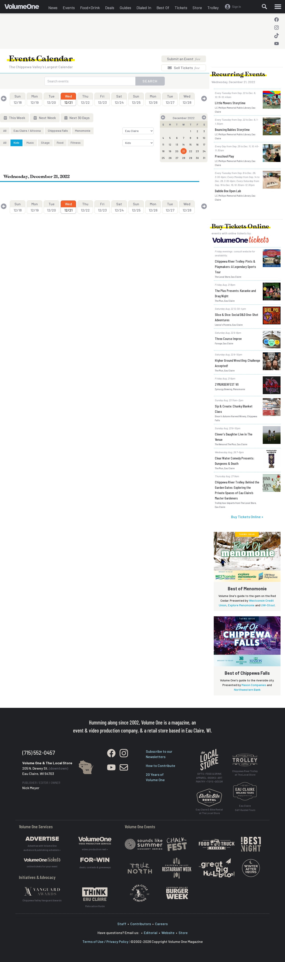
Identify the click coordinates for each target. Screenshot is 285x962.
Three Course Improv (228, 338)
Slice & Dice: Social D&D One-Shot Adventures (236, 317)
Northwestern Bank (247, 689)
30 (197, 157)
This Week (16, 118)
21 (183, 151)
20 (176, 151)
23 (197, 151)
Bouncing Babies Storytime (232, 129)
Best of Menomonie (247, 588)
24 (204, 151)
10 (204, 137)
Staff (121, 924)
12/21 (68, 99)
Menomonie (82, 130)
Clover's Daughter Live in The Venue (233, 436)
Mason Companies (254, 685)
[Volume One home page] (25, 7)
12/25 (136, 99)
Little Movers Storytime (230, 103)
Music (30, 142)
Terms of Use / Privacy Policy (105, 941)
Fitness (76, 142)
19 (170, 151)
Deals (109, 7)
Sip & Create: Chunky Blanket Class (233, 408)
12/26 (153, 99)
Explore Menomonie (241, 605)
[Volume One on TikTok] (277, 36)
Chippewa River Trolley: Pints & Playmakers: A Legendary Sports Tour (235, 266)
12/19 (35, 99)
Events (69, 7)
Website (168, 932)
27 (176, 157)
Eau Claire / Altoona (27, 130)
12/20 (51, 99)
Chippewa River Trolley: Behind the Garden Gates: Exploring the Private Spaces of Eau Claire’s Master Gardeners (237, 490)
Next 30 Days (79, 118)
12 (170, 144)
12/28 (187, 99)
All (4, 130)
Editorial (150, 932)
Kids (16, 142)
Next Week (47, 118)
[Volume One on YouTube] (277, 44)
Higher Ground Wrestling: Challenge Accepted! (237, 363)
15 (190, 144)
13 (177, 144)
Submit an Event (183, 58)
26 (170, 157)
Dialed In (143, 7)
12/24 (119, 99)
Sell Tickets (186, 67)
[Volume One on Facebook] (277, 20)
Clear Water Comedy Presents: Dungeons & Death (234, 460)
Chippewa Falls (58, 130)
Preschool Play (224, 156)
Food (60, 142)
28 (183, 157)
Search (150, 81)
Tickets (181, 7)
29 (190, 157)
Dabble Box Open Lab (228, 191)
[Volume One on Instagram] (277, 28)
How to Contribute (160, 765)
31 (204, 157)
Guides (125, 7)
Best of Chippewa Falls (247, 673)
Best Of (163, 7)
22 (190, 151)
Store (197, 7)
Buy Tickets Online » (247, 517)
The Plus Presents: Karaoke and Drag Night (235, 293)
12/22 (85, 99)
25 (163, 157)
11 (163, 144)
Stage (45, 142)
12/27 (170, 99)
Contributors (140, 924)
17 (204, 144)
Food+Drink (90, 7)
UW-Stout (268, 605)
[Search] (264, 6)
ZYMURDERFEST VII (227, 384)
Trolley (213, 7)
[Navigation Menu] (278, 6)
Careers (161, 924)
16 (197, 144)
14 (183, 144)
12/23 (102, 99)
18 (163, 151)
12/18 (18, 99)
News (52, 7)
